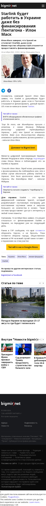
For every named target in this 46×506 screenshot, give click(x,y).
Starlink (5, 261)
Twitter (31, 106)
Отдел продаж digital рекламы (31, 463)
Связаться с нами (9, 452)
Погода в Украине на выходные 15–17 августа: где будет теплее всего (20, 322)
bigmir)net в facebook (11, 275)
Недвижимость (30, 423)
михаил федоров (36, 256)
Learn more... (35, 502)
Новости (5, 426)
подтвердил (39, 158)
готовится (40, 230)
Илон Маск (22, 256)
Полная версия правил (11, 486)
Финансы (28, 426)
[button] (40, 283)
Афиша (4, 423)
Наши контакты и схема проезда (15, 450)
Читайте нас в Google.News (23, 247)
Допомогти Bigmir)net (23, 147)
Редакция (37, 450)
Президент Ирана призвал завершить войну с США (7, 361)
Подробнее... (14, 497)
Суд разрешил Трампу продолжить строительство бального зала (23, 362)
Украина (11, 256)
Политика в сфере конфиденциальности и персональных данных (21, 458)
